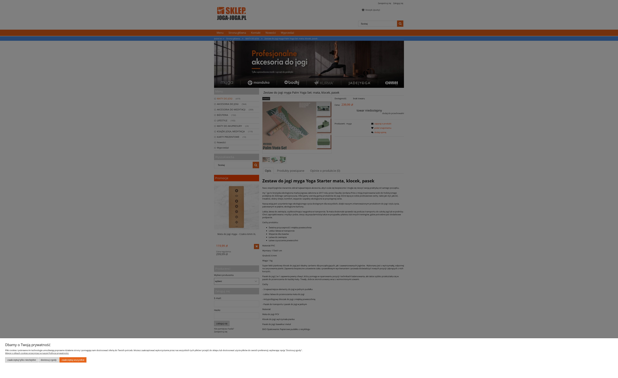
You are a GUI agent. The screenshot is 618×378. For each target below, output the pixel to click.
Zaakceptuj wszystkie (73, 360)
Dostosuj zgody (49, 360)
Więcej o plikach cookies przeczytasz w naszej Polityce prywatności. (37, 353)
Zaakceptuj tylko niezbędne (21, 360)
